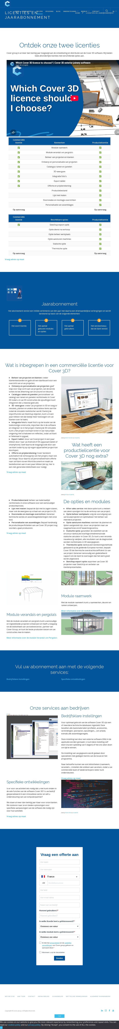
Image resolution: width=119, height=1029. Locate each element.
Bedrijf (84, 11)
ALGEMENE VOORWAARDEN (100, 996)
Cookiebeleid (57, 996)
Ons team (21, 996)
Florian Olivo (68, 812)
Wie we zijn (10, 996)
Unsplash (76, 437)
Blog (58, 11)
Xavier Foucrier (68, 437)
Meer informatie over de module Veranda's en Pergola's (32, 638)
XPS (66, 494)
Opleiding (49, 11)
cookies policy (14, 1025)
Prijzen (39, 11)
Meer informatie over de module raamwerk (80, 611)
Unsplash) (75, 812)
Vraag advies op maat (14, 259)
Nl (114, 11)
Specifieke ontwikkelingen (73, 679)
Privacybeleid (43, 996)
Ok (1, 1027)
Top (59, 1016)
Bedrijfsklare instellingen (18, 679)
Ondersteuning (69, 11)
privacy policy (34, 1025)
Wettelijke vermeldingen (76, 996)
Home (17, 11)
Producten (26, 11)
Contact (95, 11)
